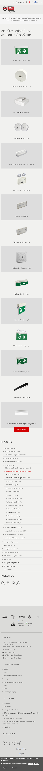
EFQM (5, 689)
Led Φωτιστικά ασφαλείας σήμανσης (15, 455)
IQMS (5, 685)
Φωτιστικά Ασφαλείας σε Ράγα (14, 534)
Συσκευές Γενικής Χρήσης (11, 552)
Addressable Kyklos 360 (13, 512)
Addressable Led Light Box (21, 372)
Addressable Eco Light (21, 320)
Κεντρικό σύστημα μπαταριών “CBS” (15, 531)
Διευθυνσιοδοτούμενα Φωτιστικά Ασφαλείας (18, 471)
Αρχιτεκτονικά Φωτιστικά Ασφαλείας (15, 538)
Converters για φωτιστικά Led (13, 462)
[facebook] (16, 2)
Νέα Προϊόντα (8, 570)
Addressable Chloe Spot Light (21, 86)
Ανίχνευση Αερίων (9, 545)
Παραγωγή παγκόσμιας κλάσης (13, 676)
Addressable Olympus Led (21, 242)
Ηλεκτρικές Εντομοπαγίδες (11, 563)
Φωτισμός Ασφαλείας (23, 18)
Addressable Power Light (21, 190)
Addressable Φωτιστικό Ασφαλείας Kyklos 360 (21, 424)
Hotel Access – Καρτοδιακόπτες (13, 556)
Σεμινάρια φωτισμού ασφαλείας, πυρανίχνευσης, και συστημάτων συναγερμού (18, 723)
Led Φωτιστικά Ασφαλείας (12, 451)
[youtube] (23, 2)
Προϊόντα (12, 18)
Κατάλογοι (7, 703)
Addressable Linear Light (21, 398)
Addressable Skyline (21, 216)
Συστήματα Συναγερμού (11, 549)
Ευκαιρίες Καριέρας (10, 692)
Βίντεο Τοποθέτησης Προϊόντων (13, 718)
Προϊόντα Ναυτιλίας (9, 566)
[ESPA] (18, 749)
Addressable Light (10, 465)
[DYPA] (21, 754)
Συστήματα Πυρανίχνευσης (12, 542)
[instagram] (19, 2)
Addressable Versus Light (21, 60)
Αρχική (4, 18)
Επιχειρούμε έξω (9, 679)
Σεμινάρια (7, 727)
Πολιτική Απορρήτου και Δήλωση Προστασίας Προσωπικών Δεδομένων (20, 714)
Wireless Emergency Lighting (13, 527)
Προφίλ (6, 669)
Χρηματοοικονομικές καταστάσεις (13, 682)
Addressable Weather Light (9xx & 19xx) (21, 164)
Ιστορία (6, 672)
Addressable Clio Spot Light (21, 112)
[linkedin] (21, 2)
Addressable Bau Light (21, 294)
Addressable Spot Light (21, 138)
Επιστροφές (7, 707)
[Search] (14, 2)
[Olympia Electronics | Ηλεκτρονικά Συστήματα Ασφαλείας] (9, 11)
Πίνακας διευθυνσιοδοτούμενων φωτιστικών (18, 468)
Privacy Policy (33, 764)
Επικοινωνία (21, 430)
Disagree (15, 768)
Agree (5, 768)
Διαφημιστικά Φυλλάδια (11, 710)
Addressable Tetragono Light (21, 268)
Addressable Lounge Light (21, 346)
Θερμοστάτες (8, 559)
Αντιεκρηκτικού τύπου (11, 458)
